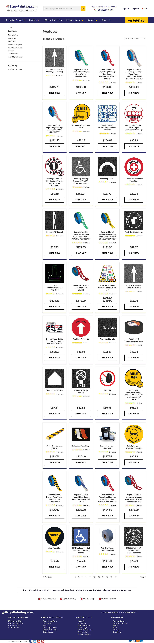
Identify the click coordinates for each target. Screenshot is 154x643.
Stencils (11, 51)
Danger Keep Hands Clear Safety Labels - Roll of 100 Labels (54, 341)
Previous (48, 577)
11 (90, 577)
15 (107, 577)
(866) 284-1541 (105, 9)
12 (94, 577)
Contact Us (82, 623)
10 (86, 577)
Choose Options (54, 58)
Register (135, 8)
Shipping (87, 634)
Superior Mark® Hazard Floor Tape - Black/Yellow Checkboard (54, 498)
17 (115, 577)
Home (10, 27)
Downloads (117, 632)
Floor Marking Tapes (50, 621)
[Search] (83, 8)
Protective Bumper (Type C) (55, 447)
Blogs (115, 628)
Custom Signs (82, 628)
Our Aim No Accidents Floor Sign (134, 179)
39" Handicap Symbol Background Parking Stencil (81, 550)
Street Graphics (48, 632)
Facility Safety (13, 35)
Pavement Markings (15, 47)
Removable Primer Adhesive (107, 447)
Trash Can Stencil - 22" (133, 232)
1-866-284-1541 (130, 612)
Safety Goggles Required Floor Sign (134, 447)
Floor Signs (12, 38)
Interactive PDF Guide (120, 623)
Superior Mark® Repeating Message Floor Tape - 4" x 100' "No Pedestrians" (133, 498)
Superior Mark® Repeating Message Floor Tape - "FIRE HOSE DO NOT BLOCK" (107, 498)
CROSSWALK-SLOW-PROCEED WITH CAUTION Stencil (134, 550)
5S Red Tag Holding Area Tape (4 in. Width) (81, 287)
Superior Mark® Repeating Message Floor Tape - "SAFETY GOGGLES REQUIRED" (107, 235)
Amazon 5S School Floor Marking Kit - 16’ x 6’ (107, 287)
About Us (106, 20)
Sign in (126, 8)
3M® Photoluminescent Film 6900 (54, 287)
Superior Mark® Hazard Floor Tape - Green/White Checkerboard (81, 73)
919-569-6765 (14, 625)
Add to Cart (81, 113)
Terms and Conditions (85, 630)
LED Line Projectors (53, 20)
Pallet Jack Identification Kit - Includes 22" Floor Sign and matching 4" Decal (133, 395)
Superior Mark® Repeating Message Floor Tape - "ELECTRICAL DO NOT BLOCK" (107, 74)
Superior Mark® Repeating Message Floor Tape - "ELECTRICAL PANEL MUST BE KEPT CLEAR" (134, 74)
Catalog (115, 630)
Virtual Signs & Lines (15, 57)
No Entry (107, 390)
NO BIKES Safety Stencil (81, 391)
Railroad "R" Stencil (54, 232)
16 (111, 577)
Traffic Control (13, 54)
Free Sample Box (84, 625)
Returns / (81, 634)
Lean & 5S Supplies (15, 44)
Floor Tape (12, 41)
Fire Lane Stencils (107, 339)
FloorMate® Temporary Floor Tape (133, 340)
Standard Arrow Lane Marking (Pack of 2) (54, 70)
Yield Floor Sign (54, 548)
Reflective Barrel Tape (81, 446)
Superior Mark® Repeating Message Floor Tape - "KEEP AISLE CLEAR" (54, 128)
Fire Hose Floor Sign (81, 339)
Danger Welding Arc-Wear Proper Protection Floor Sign (134, 127)
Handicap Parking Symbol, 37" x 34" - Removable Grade (81, 180)
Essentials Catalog (14, 20)
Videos (115, 625)
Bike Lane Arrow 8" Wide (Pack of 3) (134, 286)
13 (99, 577)
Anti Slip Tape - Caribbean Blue (107, 549)
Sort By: (127, 38)
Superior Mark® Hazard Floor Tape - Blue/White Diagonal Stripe (81, 498)
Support (92, 20)
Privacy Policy (82, 632)
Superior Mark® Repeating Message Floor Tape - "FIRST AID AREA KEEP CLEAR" (81, 235)
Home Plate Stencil (55, 390)
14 (103, 577)
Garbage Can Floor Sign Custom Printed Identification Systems (54, 182)
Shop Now (54, 93)
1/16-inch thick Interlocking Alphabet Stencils (107, 127)
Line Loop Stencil (107, 178)
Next (142, 577)
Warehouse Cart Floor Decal (81, 126)
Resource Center (74, 20)
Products (33, 20)
